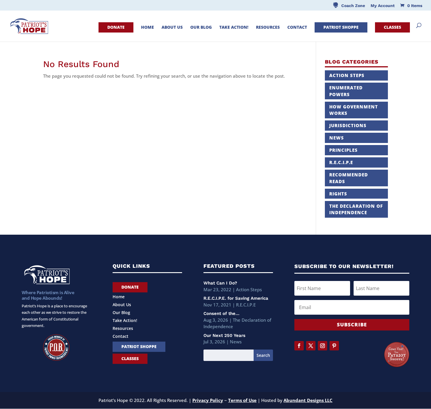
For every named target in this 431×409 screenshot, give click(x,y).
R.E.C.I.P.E (341, 162)
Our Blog (201, 27)
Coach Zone (353, 6)
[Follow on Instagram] (322, 345)
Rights (338, 194)
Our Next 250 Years (224, 335)
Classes (392, 27)
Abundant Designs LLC (308, 400)
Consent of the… (221, 313)
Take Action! (233, 27)
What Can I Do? (220, 283)
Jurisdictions (347, 125)
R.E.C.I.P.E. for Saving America (235, 298)
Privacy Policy (207, 400)
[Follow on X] (310, 345)
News (336, 138)
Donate (116, 27)
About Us (172, 27)
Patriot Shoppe (341, 27)
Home (147, 27)
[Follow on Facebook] (299, 345)
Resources (268, 27)
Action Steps (346, 75)
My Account (383, 6)
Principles (343, 150)
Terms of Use (242, 400)
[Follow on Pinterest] (334, 345)
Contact (297, 27)
